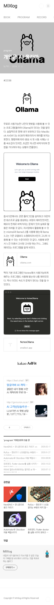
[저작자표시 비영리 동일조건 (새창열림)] (37, 427)
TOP (48, 599)
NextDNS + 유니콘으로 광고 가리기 (19, 447)
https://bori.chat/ (15, 380)
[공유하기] (13, 427)
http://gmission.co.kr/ (18, 402)
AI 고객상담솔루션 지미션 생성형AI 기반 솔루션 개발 (17, 407)
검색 (41, 6)
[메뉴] (48, 6)
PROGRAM (24, 17)
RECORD (41, 17)
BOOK (7, 17)
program (8, 440)
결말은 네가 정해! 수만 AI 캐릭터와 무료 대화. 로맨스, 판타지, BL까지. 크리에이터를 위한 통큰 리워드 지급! (17, 391)
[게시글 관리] (16, 427)
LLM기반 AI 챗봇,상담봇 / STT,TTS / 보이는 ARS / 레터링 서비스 (17, 413)
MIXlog (10, 6)
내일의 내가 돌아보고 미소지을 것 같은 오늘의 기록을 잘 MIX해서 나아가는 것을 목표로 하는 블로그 (21, 558)
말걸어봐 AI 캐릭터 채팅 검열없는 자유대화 (17, 385)
